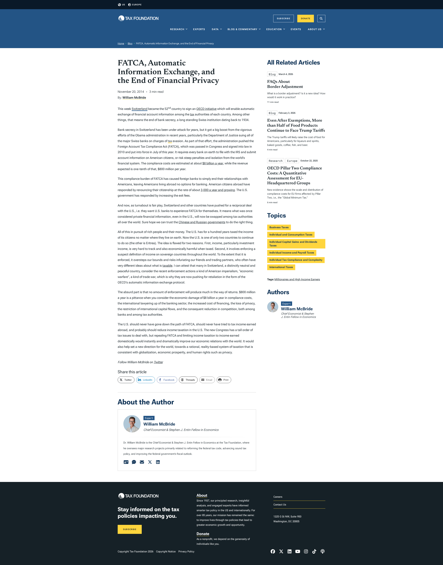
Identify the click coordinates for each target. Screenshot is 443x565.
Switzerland (139, 109)
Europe (137, 4)
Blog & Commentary (242, 29)
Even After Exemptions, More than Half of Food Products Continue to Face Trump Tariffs (296, 126)
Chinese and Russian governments (202, 222)
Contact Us (279, 504)
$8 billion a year (212, 163)
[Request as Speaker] (134, 462)
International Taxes (281, 267)
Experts (200, 29)
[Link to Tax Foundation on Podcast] (322, 551)
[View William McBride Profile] (126, 462)
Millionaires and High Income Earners (297, 279)
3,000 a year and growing (218, 190)
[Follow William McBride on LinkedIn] (157, 462)
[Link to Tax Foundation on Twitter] (281, 551)
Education (274, 29)
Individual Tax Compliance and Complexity (295, 259)
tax (192, 114)
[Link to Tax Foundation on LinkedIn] (289, 551)
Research (177, 29)
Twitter (158, 362)
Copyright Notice (166, 551)
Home (121, 43)
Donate (305, 18)
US (123, 4)
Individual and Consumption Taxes (291, 234)
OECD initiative (206, 109)
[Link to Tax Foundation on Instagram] (306, 551)
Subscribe (283, 18)
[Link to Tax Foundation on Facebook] (273, 551)
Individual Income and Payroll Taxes (291, 252)
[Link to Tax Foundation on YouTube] (298, 551)
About (202, 495)
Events (297, 29)
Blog (130, 43)
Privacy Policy (186, 551)
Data (215, 29)
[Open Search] (321, 18)
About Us (315, 29)
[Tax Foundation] (138, 18)
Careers (277, 496)
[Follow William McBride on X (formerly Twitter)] (149, 462)
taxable (167, 265)
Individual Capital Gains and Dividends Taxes (293, 243)
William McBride (134, 97)
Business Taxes (279, 227)
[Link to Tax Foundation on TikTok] (314, 551)
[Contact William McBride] (141, 462)
